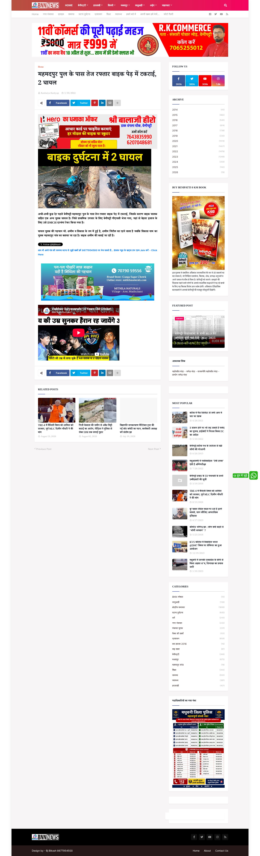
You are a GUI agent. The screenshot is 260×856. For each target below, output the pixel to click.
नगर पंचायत (48, 14)
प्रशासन (98, 14)
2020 (198, 141)
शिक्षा (108, 14)
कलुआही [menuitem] (138, 5)
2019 (198, 135)
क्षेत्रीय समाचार (198, 607)
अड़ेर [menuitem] (152, 5)
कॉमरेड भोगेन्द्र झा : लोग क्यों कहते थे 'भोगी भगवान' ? (207, 529)
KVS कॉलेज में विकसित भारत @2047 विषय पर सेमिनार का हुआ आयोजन (206, 546)
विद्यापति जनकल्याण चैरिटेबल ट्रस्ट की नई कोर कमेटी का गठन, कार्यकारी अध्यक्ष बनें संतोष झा (138, 429)
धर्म (198, 617)
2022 (198, 151)
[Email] (109, 103)
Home (35, 14)
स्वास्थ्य (118, 14)
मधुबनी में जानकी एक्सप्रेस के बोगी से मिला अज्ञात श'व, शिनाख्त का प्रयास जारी (206, 564)
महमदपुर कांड (198, 664)
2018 (198, 130)
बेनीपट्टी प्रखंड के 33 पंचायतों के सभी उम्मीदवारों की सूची (206, 478)
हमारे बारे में (131, 14)
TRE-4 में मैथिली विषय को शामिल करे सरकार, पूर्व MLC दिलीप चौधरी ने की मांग (55, 429)
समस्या (71, 14)
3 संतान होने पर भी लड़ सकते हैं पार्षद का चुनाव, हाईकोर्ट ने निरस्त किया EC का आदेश (207, 432)
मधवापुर (198, 659)
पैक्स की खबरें (198, 633)
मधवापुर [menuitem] (124, 5)
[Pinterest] (94, 103)
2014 (198, 109)
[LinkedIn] (102, 103)
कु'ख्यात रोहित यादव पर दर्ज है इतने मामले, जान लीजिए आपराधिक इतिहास (206, 513)
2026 (198, 172)
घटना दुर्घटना (84, 14)
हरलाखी (198, 685)
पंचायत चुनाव (198, 628)
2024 (198, 161)
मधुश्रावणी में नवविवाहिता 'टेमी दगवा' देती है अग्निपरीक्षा (207, 463)
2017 (198, 125)
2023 (198, 156)
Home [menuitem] (69, 5)
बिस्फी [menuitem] (110, 5)
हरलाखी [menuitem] (96, 5)
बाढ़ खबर (198, 649)
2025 (198, 167)
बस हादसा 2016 (198, 643)
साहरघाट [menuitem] (166, 5)
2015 (198, 115)
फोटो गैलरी (168, 14)
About (207, 850)
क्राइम (61, 14)
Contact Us (221, 850)
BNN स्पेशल (198, 596)
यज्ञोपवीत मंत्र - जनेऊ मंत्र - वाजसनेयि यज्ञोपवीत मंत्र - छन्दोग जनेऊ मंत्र (195, 373)
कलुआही (198, 602)
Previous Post (43, 449)
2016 (198, 120)
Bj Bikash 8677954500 (59, 850)
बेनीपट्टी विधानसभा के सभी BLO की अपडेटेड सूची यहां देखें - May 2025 (195, 336)
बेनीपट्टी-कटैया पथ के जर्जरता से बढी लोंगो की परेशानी (206, 448)
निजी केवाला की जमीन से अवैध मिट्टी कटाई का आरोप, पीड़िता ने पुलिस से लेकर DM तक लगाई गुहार (95, 429)
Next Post (153, 449)
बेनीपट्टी (198, 654)
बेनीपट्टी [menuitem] (82, 5)
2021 (198, 146)
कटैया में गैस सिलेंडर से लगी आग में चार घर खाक (206, 415)
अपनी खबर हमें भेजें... (149, 14)
